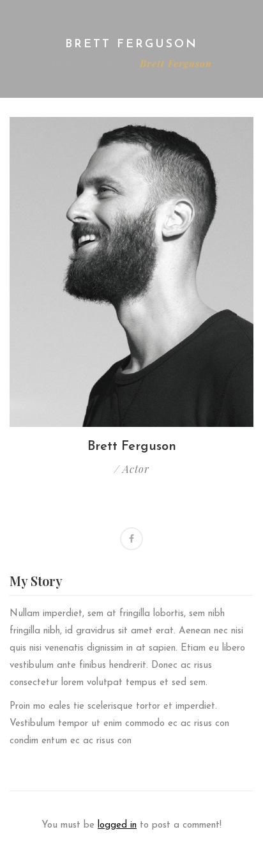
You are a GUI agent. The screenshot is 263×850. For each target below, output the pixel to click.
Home (64, 63)
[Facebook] (131, 538)
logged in (117, 825)
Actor (108, 63)
